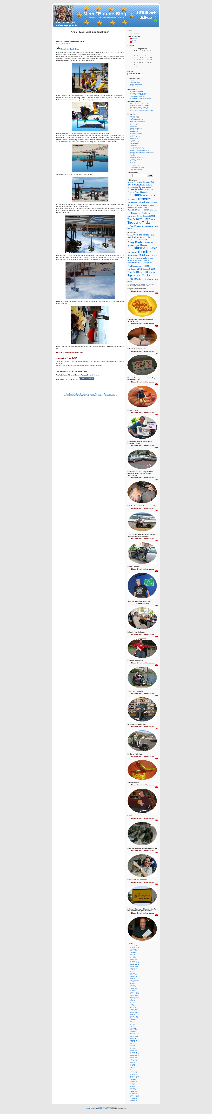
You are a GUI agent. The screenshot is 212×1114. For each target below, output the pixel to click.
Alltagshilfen (133, 118)
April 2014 (132, 1005)
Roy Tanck (149, 284)
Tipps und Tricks (134, 159)
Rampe (146, 210)
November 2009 (134, 1096)
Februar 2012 (134, 1050)
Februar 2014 (134, 1009)
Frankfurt (134, 195)
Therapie (153, 219)
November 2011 (134, 1055)
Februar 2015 (134, 988)
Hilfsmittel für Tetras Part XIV (138, 93)
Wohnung (153, 226)
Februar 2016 (134, 975)
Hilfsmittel (93, 396)
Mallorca (106, 394)
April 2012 (132, 1047)
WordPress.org (134, 86)
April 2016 (132, 973)
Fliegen (137, 192)
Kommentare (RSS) (102, 1108)
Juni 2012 (132, 1043)
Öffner (129, 229)
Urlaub (112, 394)
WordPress (114, 1107)
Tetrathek (132, 155)
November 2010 (134, 1076)
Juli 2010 (132, 1083)
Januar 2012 (133, 1052)
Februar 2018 (134, 951)
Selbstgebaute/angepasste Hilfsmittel (140, 152)
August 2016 (133, 968)
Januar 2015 (133, 990)
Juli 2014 (132, 1000)
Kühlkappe (151, 205)
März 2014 (133, 1007)
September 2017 (134, 952)
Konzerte (154, 203)
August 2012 (133, 1040)
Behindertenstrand (82, 394)
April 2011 (132, 1067)
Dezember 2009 (134, 1095)
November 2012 (134, 1035)
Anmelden (132, 80)
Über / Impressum (135, 33)
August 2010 (133, 1081)
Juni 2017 (132, 956)
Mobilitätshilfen (134, 136)
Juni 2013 (132, 1023)
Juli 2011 (132, 1062)
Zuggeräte (134, 143)
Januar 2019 (133, 945)
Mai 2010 (132, 1086)
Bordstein (149, 187)
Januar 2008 (133, 1098)
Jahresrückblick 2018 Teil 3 (137, 94)
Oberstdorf (131, 210)
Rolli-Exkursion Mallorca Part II (144, 110)
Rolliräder (146, 213)
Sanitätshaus (131, 216)
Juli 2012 (132, 1042)
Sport (131, 154)
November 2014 (134, 993)
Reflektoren (153, 210)
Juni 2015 (132, 981)
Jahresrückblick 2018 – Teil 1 (138, 96)
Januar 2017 (133, 961)
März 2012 (133, 1048)
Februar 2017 (134, 959)
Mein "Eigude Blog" (106, 13)
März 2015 (133, 987)
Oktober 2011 (134, 1057)
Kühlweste (130, 207)
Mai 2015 (132, 983)
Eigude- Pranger (134, 128)
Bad (152, 182)
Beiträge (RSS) (90, 1108)
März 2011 (133, 1069)
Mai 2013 (132, 1024)
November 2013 (134, 1014)
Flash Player (140, 285)
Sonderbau (134, 142)
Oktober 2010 (134, 1078)
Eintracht (130, 192)
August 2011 (133, 1060)
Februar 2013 (134, 1030)
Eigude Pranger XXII (143, 103)
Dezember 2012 (134, 1033)
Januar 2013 (133, 1031)
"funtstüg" (130, 182)
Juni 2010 (132, 1084)
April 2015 (132, 985)
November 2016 (134, 964)
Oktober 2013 (134, 1016)
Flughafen (144, 192)
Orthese (139, 210)
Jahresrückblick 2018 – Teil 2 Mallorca (140, 98)
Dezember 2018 (134, 947)
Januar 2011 (133, 1072)
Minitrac (147, 208)
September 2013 (134, 1018)
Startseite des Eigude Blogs (69, 49)
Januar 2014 (133, 1011)
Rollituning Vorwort (136, 147)
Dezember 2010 (134, 1074)
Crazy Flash (134, 189)
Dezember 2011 (134, 1054)
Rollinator (132, 103)
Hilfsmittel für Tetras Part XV (138, 91)
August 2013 (133, 1019)
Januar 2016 (133, 976)
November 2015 (134, 978)
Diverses (132, 126)
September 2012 (134, 1038)
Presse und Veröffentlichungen (138, 150)
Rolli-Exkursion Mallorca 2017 (70, 42)
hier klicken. (95, 375)
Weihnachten (142, 226)
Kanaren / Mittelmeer (96, 394)
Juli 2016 (132, 969)
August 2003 (133, 1100)
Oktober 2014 (134, 995)
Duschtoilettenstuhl (147, 190)
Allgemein (77, 396)
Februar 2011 (133, 1071)
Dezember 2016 (134, 963)
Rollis (132, 140)
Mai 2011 (132, 1066)
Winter (131, 162)
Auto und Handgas (135, 119)
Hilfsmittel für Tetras (135, 133)
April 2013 (132, 1026)
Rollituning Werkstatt (137, 148)
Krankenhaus (134, 205)
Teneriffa (131, 219)
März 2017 (133, 957)
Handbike (133, 138)
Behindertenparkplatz (136, 121)
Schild (139, 216)
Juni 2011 (132, 1064)
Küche (144, 205)
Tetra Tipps (143, 219)
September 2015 (134, 980)
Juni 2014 (132, 1002)
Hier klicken (97, 384)
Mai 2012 (132, 1045)
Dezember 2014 (134, 992)
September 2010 (134, 1079)
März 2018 (133, 949)
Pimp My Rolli (133, 145)
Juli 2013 (132, 1021)
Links (131, 135)
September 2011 (134, 1059)
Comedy (132, 124)
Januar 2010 (133, 1093)
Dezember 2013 (134, 1012)
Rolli (130, 212)
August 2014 (133, 999)
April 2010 (132, 1088)
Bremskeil (132, 123)
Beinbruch (142, 187)
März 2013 (133, 1028)
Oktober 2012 (134, 1036)
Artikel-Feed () (135, 82)
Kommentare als (136, 84)
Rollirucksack (137, 213)
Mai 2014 (132, 1004)
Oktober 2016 (134, 966)
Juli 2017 (132, 954)
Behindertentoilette (132, 187)
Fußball (144, 195)
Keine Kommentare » (110, 396)
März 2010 (133, 1090)
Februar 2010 (134, 1091)
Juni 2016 (132, 971)
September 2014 (134, 997)
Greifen (152, 195)
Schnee (146, 216)
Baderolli (72, 394)
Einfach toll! (85, 396)
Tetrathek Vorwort (136, 157)
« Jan (137, 67)
